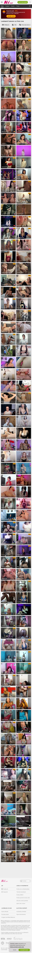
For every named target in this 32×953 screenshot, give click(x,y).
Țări (15, 24)
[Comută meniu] (2, 2)
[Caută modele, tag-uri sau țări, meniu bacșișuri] (29, 6)
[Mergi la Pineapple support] (2, 943)
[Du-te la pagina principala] (10, 2)
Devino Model (4, 911)
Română (24, 881)
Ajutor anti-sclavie (20, 903)
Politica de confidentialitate (22, 889)
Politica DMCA (19, 894)
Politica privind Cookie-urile (23, 897)
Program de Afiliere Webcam (8, 917)
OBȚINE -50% (11, 16)
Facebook (5, 889)
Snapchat (5, 892)
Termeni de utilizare (21, 892)
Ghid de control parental (22, 900)
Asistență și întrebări (21, 911)
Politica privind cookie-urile (17, 947)
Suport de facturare (21, 914)
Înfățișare (6, 24)
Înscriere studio (5, 914)
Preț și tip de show (26, 24)
